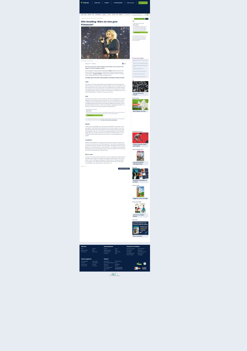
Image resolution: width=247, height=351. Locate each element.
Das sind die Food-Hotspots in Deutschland (139, 73)
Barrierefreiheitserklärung (109, 262)
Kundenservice (106, 261)
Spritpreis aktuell (84, 250)
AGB (105, 270)
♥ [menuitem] (123, 14)
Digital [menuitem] (109, 14)
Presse (116, 262)
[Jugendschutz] (115, 274)
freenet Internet (84, 264)
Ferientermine (84, 251)
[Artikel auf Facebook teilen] (123, 63)
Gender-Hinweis (118, 261)
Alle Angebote (143, 2)
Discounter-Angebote (131, 248)
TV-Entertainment (118, 2)
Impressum (106, 264)
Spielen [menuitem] (113, 14)
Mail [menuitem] (117, 14)
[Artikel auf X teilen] (125, 63)
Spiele (116, 248)
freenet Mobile (95, 262)
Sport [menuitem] (85, 14)
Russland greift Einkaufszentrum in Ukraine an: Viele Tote (140, 60)
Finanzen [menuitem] (89, 14)
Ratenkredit (140, 250)
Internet (107, 2)
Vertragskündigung (118, 267)
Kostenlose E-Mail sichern (139, 18)
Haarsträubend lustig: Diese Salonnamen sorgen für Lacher (140, 66)
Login (147, 18)
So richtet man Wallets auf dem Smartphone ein (139, 76)
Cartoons (105, 248)
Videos (116, 250)
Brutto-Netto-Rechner (142, 251)
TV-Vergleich (140, 254)
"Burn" (110, 70)
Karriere (116, 265)
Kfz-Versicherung (130, 254)
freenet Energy (84, 265)
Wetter (93, 250)
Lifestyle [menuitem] (104, 14)
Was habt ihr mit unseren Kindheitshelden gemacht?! (140, 63)
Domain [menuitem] (120, 14)
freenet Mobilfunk (84, 261)
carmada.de (94, 265)
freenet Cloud (129, 250)
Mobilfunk (97, 2)
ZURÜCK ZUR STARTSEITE (124, 168)
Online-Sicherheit (141, 248)
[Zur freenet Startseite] (85, 3)
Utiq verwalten (106, 268)
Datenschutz (106, 265)
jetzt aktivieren (90, 115)
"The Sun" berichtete (97, 73)
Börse (82, 248)
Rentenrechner (141, 253)
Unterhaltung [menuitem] (98, 14)
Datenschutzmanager (108, 267)
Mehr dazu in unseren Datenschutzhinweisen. (109, 120)
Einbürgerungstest (107, 250)
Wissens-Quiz (117, 251)
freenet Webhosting (130, 253)
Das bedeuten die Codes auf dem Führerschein (139, 71)
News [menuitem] (82, 14)
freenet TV (83, 262)
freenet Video (94, 261)
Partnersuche (94, 251)
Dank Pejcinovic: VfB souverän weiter (138, 68)
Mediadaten (117, 264)
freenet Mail (129, 251)
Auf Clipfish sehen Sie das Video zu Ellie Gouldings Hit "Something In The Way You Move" (105, 77)
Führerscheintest (107, 251)
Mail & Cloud (130, 2)
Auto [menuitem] (93, 14)
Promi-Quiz (106, 253)
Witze (116, 253)
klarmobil (94, 264)
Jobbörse (94, 248)
